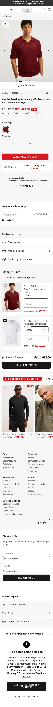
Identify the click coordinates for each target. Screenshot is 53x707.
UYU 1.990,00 (41, 437)
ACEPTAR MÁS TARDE (26, 696)
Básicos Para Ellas (11, 504)
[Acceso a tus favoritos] (42, 9)
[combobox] (36, 295)
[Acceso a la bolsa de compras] (49, 9)
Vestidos (31, 457)
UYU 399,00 (19, 437)
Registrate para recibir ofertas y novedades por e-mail (26, 543)
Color (28, 292)
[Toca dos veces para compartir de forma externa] (47, 93)
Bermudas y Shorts (36, 461)
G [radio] (21, 143)
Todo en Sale (8, 468)
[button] (4, 16)
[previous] (4, 51)
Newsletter (11, 536)
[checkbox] (5, 285)
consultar (26, 186)
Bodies (31, 491)
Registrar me (26, 578)
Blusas (31, 487)
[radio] (5, 129)
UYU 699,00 (7, 437)
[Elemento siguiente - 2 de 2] (50, 3)
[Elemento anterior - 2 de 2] (3, 3)
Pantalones (33, 468)
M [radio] (13, 143)
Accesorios (33, 481)
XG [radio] (29, 143)
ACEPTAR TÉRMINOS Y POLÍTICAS (26, 686)
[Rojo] (5, 129)
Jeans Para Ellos (10, 511)
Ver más (42, 522)
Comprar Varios (26, 365)
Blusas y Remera (35, 464)
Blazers (6, 481)
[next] (49, 51)
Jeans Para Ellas (10, 507)
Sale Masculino (9, 461)
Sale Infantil (8, 464)
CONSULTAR (40, 214)
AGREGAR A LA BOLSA (25, 157)
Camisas (7, 487)
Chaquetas (32, 471)
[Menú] (3, 9)
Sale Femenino (9, 457)
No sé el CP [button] (7, 220)
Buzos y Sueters (35, 494)
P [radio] (5, 143)
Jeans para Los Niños (12, 514)
